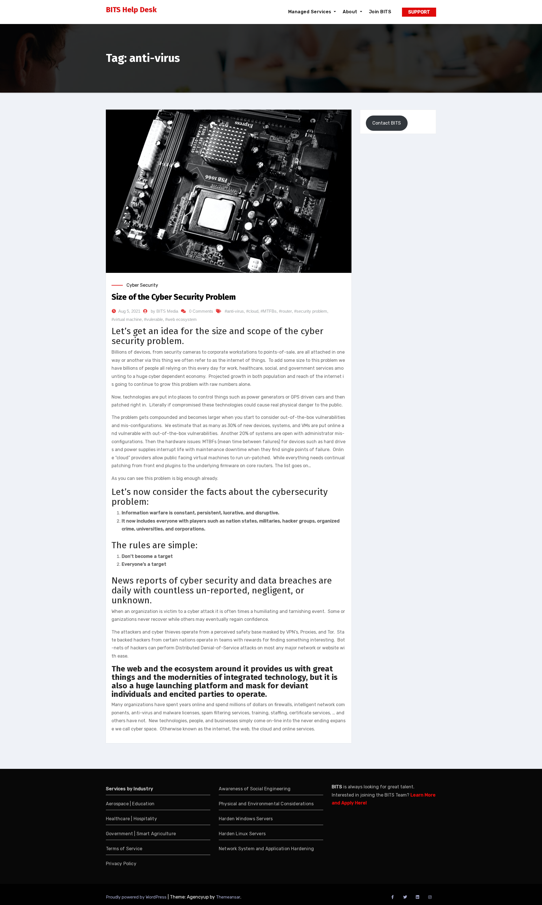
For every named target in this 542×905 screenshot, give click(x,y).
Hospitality (145, 818)
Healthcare (118, 818)
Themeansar (228, 897)
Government (120, 833)
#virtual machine (127, 319)
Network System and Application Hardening (266, 848)
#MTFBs (269, 311)
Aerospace (117, 803)
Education (143, 803)
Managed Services (310, 11)
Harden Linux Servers (242, 833)
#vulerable (153, 319)
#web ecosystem (181, 319)
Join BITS (380, 11)
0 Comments (201, 311)
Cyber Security (142, 285)
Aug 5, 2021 (129, 311)
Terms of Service (124, 848)
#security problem (310, 311)
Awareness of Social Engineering (254, 788)
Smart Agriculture (156, 833)
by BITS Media (164, 311)
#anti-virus (234, 311)
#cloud (252, 311)
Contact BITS (386, 123)
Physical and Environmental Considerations (266, 803)
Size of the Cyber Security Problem (174, 297)
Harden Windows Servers (246, 818)
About (351, 11)
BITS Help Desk (131, 9)
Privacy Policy (121, 863)
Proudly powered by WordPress (137, 897)
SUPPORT (419, 12)
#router (285, 311)
